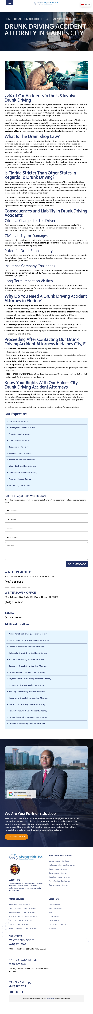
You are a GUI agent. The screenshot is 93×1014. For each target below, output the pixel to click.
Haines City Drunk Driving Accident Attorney (28, 711)
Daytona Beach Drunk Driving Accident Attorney (30, 679)
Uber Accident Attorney (19, 440)
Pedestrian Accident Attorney (22, 460)
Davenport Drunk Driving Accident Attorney (28, 666)
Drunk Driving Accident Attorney (23, 928)
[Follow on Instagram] (11, 992)
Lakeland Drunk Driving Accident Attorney (27, 672)
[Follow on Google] (17, 992)
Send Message (77, 564)
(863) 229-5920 (14, 602)
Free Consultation (16, 837)
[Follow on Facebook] (22, 992)
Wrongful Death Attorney (20, 479)
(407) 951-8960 (14, 582)
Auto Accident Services (59, 861)
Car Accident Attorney (19, 421)
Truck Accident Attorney (19, 434)
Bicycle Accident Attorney (20, 453)
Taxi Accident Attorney (19, 924)
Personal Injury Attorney (19, 485)
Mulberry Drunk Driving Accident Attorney (27, 704)
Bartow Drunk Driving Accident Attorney (26, 659)
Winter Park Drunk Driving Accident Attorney (28, 634)
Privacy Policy (54, 920)
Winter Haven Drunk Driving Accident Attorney (29, 640)
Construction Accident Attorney (23, 472)
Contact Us (54, 916)
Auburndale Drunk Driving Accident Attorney (28, 698)
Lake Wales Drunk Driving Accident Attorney (28, 717)
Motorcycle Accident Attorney (22, 427)
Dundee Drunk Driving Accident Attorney (26, 685)
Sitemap (52, 928)
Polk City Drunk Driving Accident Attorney (27, 691)
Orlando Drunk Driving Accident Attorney (27, 723)
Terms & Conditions (57, 924)
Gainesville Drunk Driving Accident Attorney (28, 653)
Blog (51, 912)
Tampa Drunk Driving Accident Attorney (26, 647)
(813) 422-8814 (13, 617)
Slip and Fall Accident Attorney (22, 466)
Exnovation (50, 998)
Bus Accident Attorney (18, 447)
